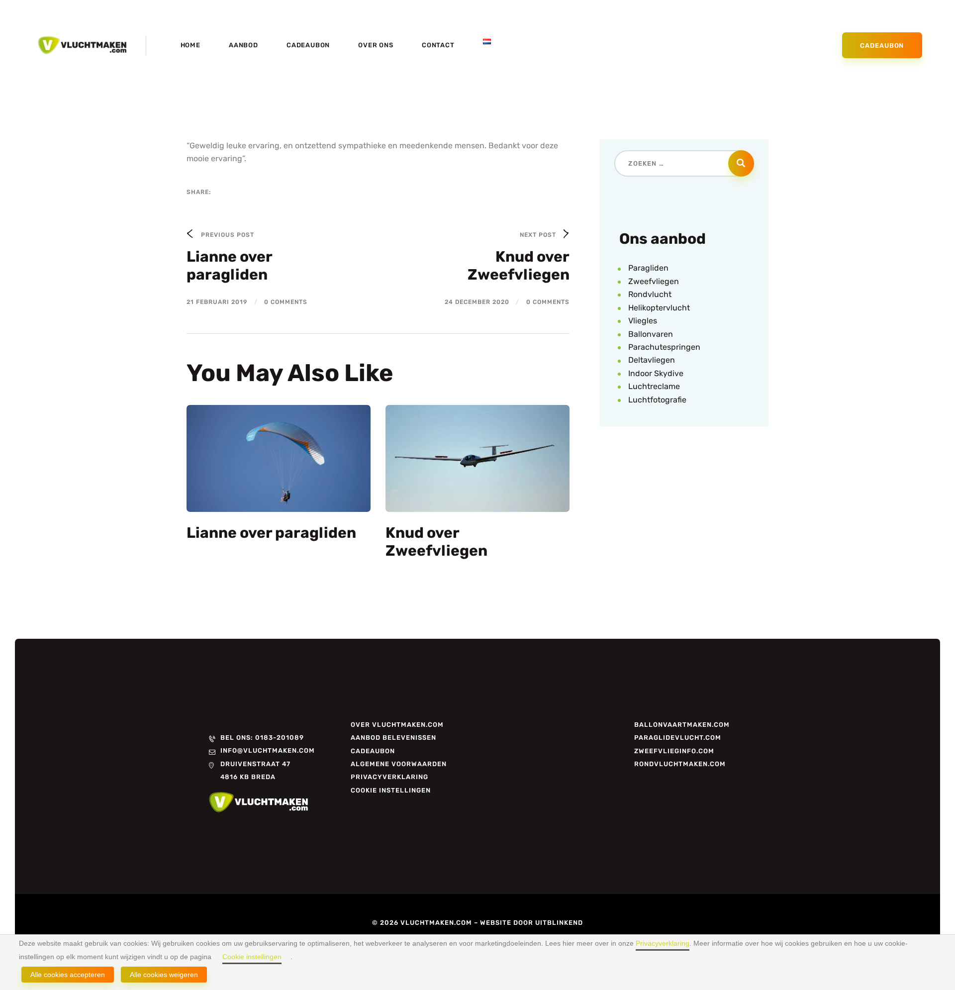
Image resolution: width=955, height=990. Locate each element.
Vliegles (642, 320)
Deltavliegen (651, 360)
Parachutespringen (664, 347)
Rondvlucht (649, 294)
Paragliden (648, 268)
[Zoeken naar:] (683, 163)
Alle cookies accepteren (67, 975)
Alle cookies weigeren (164, 975)
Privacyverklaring (662, 943)
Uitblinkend (559, 922)
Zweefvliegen (653, 281)
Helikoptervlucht (659, 307)
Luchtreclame (654, 386)
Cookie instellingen (252, 957)
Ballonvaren (650, 334)
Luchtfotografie (657, 399)
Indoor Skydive (655, 373)
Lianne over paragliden (271, 533)
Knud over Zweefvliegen (436, 542)
